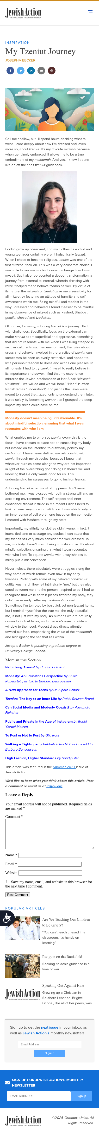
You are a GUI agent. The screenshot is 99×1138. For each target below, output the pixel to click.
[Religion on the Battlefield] (22, 966)
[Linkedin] (31, 71)
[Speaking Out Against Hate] (22, 994)
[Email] (41, 71)
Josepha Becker (20, 60)
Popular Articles (25, 908)
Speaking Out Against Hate (63, 985)
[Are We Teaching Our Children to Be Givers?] (22, 928)
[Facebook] (10, 71)
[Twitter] (21, 71)
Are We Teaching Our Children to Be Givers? (66, 922)
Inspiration (17, 43)
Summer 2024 (64, 767)
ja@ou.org (54, 786)
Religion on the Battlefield (62, 956)
